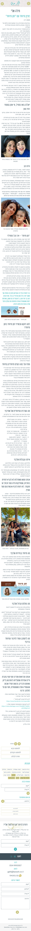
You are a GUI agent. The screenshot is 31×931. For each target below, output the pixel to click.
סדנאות (27, 775)
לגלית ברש (11, 925)
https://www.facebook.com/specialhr (18, 701)
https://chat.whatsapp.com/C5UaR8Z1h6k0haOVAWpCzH (16, 707)
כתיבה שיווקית (16, 772)
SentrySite (6, 927)
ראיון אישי (11, 778)
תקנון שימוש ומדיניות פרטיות (15, 919)
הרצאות (9, 769)
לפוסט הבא (15, 748)
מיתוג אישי (7, 772)
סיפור (13, 775)
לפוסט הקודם (15, 752)
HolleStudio (19, 927)
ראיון (17, 778)
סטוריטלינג (20, 775)
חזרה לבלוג (15, 756)
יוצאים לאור (25, 772)
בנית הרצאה (25, 769)
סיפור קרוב (7, 775)
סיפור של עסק (24, 778)
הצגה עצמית (17, 769)
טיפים (4, 769)
